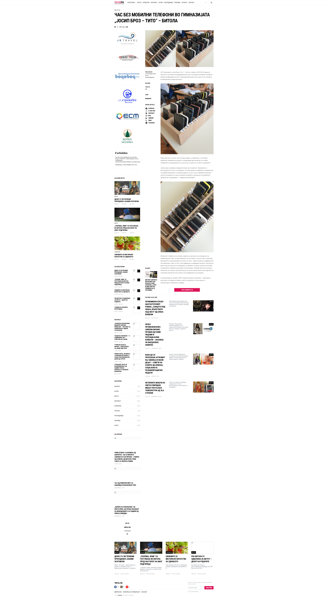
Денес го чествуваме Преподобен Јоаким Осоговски (126, 200)
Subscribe (209, 588)
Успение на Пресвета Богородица (121, 308)
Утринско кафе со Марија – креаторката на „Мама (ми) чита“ (121, 346)
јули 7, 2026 (117, 350)
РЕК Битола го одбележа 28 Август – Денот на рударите (122, 300)
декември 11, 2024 (119, 487)
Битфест (117, 386)
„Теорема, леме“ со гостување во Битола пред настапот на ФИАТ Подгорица (126, 228)
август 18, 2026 (118, 341)
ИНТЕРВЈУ (154, 2)
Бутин (161, 2)
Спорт (116, 425)
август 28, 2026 (118, 276)
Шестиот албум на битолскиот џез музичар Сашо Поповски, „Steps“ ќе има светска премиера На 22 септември (151, 285)
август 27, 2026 (118, 332)
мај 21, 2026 (117, 373)
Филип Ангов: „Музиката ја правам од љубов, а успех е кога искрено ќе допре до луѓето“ (122, 356)
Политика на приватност (131, 592)
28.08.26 (116, 204)
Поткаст (184, 2)
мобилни (148, 98)
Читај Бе (120, 595)
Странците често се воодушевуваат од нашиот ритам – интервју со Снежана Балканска (121, 368)
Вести (139, 2)
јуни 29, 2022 (117, 463)
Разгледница (168, 2)
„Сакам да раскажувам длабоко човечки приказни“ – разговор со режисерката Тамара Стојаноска (122, 327)
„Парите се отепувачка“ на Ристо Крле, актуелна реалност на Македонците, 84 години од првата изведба (126, 510)
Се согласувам (194, 591)
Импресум (117, 592)
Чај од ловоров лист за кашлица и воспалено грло (125, 484)
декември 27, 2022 (119, 516)
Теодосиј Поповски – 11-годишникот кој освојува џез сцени (122, 337)
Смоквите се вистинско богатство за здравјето (123, 256)
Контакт (191, 2)
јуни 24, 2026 (117, 361)
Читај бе (147, 87)
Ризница (177, 2)
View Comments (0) (187, 290)
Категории (131, 2)
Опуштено (146, 2)
